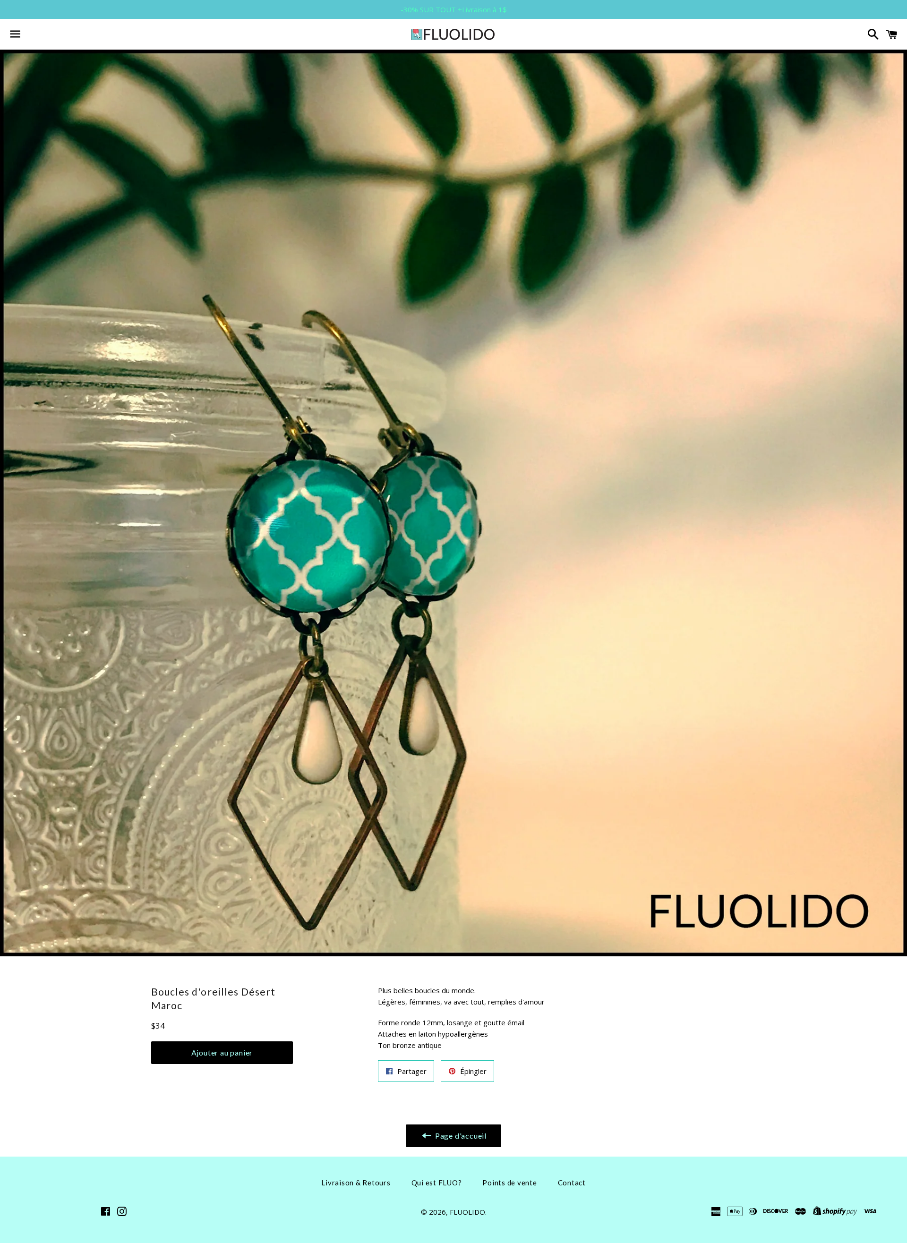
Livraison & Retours (355, 1182)
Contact (572, 1182)
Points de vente (509, 1182)
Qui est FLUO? (436, 1182)
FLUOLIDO (467, 1212)
